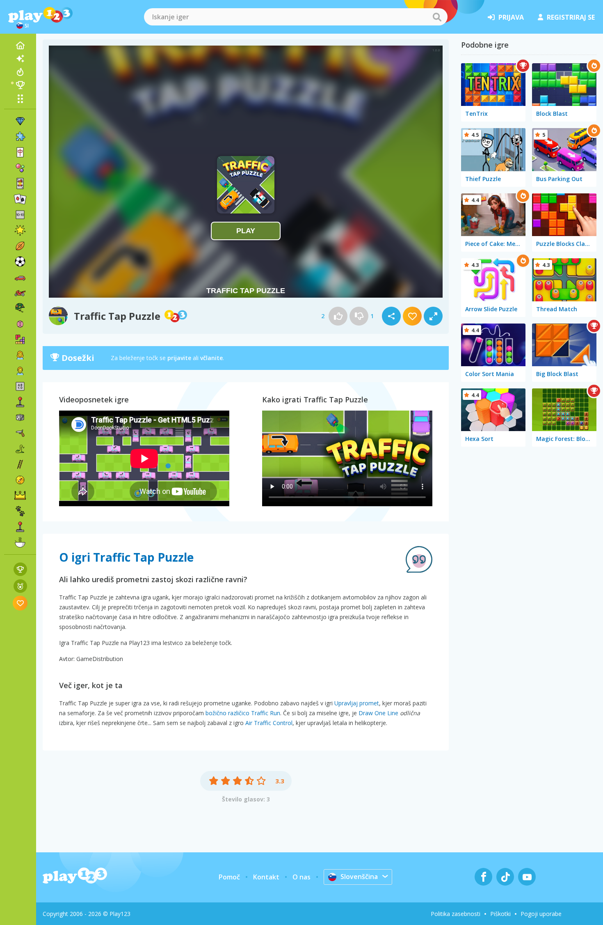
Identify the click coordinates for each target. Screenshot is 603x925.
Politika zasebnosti (455, 914)
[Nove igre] (20, 58)
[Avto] (20, 277)
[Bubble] (20, 168)
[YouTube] (527, 877)
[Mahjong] (20, 152)
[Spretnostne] (20, 464)
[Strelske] (20, 433)
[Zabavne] (20, 230)
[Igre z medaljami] (20, 586)
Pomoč (229, 876)
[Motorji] (20, 293)
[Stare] (20, 449)
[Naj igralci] (20, 85)
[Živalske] (20, 511)
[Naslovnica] (20, 45)
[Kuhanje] (20, 542)
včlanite (211, 358)
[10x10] (20, 215)
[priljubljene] (20, 603)
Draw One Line (378, 713)
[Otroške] (20, 371)
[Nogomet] (20, 261)
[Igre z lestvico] (20, 569)
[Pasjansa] (20, 199)
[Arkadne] (20, 402)
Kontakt (266, 876)
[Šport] (20, 246)
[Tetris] (20, 339)
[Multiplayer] (20, 527)
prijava (511, 17)
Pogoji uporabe (541, 914)
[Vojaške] (20, 308)
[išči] (436, 16)
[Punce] (20, 355)
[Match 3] (20, 121)
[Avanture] (20, 480)
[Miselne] (20, 324)
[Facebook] (483, 877)
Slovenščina (359, 876)
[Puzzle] (20, 137)
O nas (301, 876)
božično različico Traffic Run (243, 713)
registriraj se (571, 17)
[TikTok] (505, 877)
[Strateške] (20, 495)
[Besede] (20, 386)
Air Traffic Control (268, 723)
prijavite (179, 358)
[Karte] (20, 183)
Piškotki (500, 914)
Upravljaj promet (356, 703)
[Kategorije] (20, 98)
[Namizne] (20, 417)
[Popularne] (20, 72)
